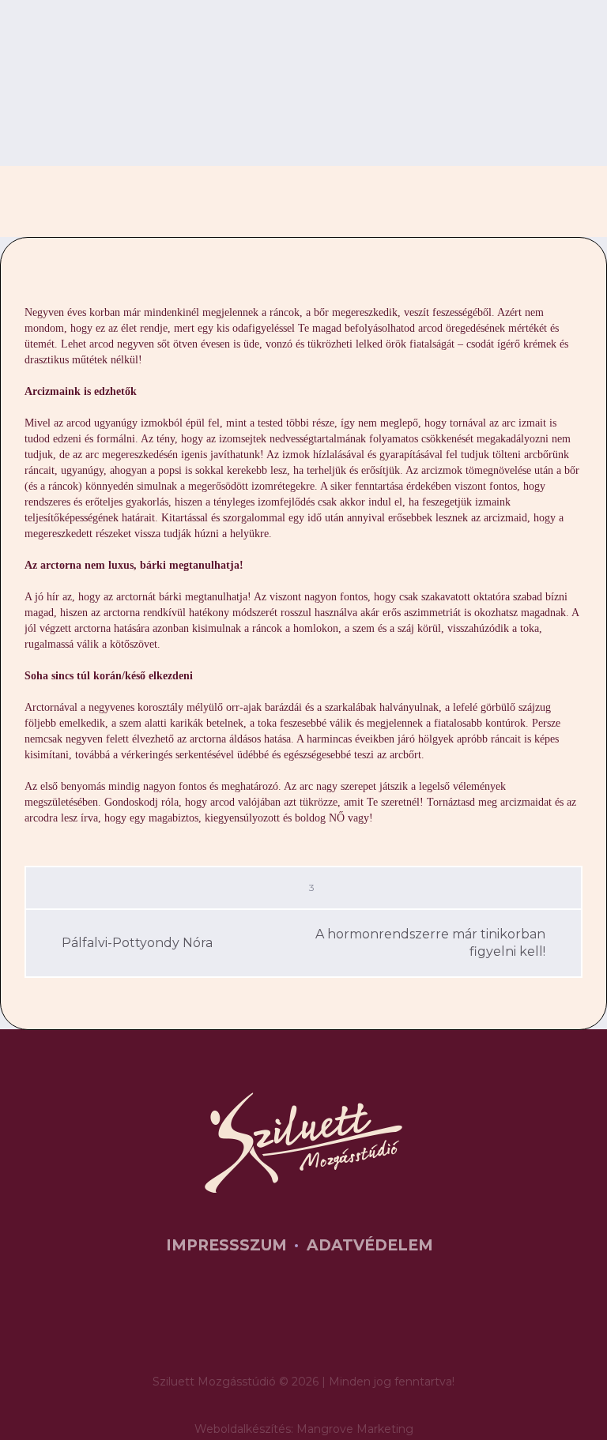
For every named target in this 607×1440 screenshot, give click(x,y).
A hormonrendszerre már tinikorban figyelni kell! (430, 943)
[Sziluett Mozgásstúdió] (303, 1142)
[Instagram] (330, 1322)
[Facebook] (282, 1322)
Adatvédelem (370, 1245)
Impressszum (226, 1245)
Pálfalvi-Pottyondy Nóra (137, 942)
